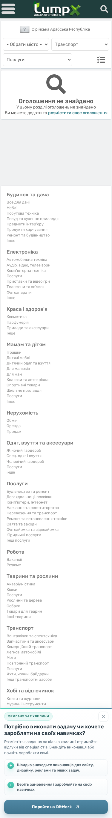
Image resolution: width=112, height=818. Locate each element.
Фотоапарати (19, 292)
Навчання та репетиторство (33, 507)
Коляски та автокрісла (27, 379)
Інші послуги (18, 540)
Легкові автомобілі (24, 652)
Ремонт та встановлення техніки (37, 518)
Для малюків (18, 368)
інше (11, 472)
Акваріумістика (21, 584)
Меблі (12, 208)
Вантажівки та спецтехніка (32, 636)
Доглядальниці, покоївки (30, 497)
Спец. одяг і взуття (24, 456)
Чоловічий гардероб (25, 461)
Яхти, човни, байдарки (28, 674)
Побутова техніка (23, 213)
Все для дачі (18, 202)
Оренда (14, 426)
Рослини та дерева (24, 600)
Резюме (14, 565)
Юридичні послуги (24, 535)
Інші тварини (19, 616)
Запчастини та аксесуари (30, 641)
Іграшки (14, 352)
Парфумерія (18, 322)
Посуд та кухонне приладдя (33, 218)
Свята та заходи (22, 524)
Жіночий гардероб (24, 450)
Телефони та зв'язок (26, 286)
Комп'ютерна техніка (26, 270)
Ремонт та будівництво (28, 235)
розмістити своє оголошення (78, 112)
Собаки (13, 606)
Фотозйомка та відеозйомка (33, 529)
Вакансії (14, 559)
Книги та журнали (24, 698)
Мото (11, 657)
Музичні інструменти (26, 704)
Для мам (14, 374)
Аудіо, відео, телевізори (28, 265)
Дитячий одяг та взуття (28, 363)
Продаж (14, 431)
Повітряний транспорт (28, 663)
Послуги (14, 276)
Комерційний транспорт (29, 646)
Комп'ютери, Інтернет (27, 502)
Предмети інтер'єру (25, 224)
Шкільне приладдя (24, 390)
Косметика (17, 316)
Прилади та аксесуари (28, 328)
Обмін (12, 420)
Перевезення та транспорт (32, 513)
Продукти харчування (27, 229)
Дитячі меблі (18, 357)
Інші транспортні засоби (29, 679)
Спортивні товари (23, 385)
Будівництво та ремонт (28, 491)
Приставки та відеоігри (28, 281)
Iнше (11, 240)
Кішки (12, 589)
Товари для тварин (24, 611)
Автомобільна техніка (27, 259)
